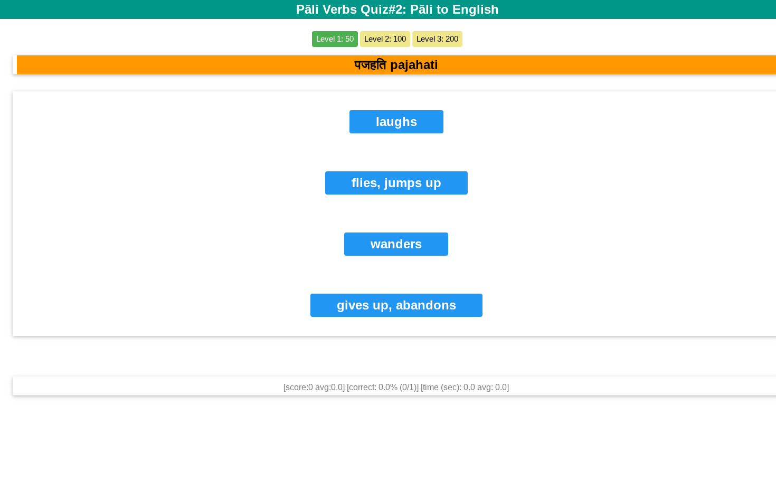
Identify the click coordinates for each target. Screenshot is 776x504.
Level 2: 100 (385, 38)
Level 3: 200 (437, 38)
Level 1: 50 (335, 38)
